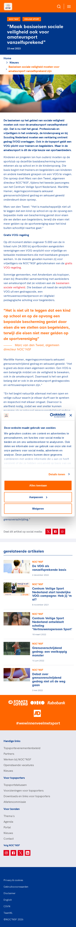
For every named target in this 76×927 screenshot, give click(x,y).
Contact (9, 838)
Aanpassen (36, 496)
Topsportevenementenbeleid (22, 748)
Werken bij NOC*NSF (17, 759)
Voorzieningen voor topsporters (23, 790)
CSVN (7, 906)
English (8, 899)
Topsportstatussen (15, 785)
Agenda (8, 821)
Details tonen (57, 474)
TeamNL (8, 912)
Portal (7, 827)
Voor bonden (12, 809)
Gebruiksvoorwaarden (16, 886)
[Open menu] (68, 6)
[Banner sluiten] (70, 415)
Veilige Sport (31, 19)
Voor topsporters (14, 777)
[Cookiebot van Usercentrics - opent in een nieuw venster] (50, 415)
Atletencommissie (15, 802)
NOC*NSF (14, 19)
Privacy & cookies (13, 880)
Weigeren (38, 508)
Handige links (12, 741)
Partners (9, 753)
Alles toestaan (38, 485)
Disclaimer (10, 893)
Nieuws (14, 62)
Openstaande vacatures (19, 765)
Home (7, 58)
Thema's (9, 816)
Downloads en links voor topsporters (27, 796)
